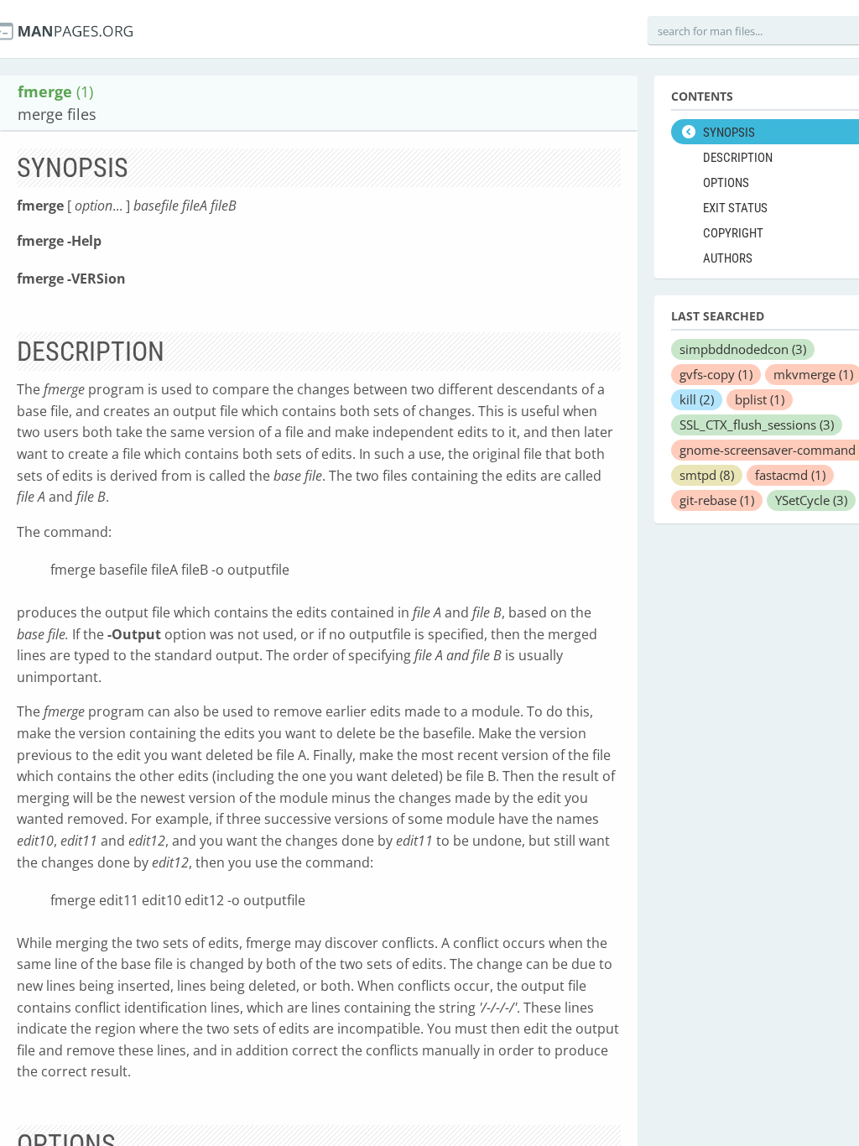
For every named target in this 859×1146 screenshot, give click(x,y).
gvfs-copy (715, 374)
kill (696, 399)
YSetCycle (811, 500)
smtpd (706, 474)
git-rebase (716, 500)
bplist (759, 399)
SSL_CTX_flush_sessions (756, 424)
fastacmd (790, 474)
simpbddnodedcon (742, 349)
